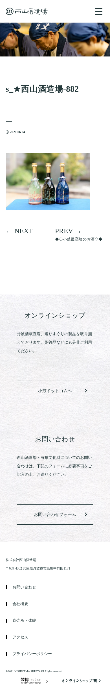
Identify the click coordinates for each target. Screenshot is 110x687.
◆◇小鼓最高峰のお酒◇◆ (78, 239)
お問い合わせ (24, 587)
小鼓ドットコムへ (55, 391)
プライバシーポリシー (32, 654)
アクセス (20, 637)
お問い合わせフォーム (55, 514)
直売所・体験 (24, 621)
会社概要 (20, 604)
